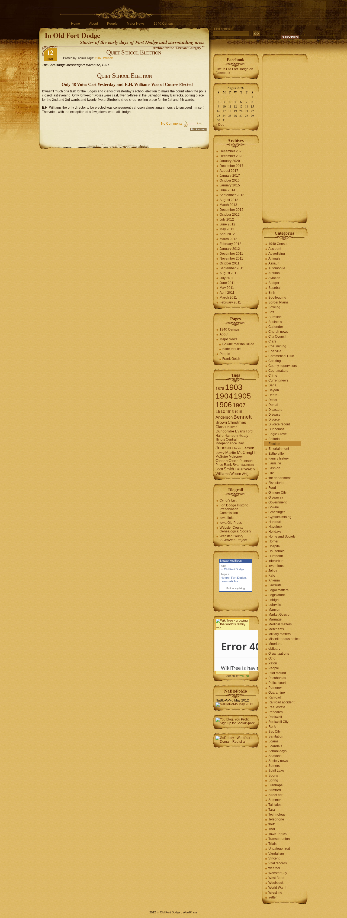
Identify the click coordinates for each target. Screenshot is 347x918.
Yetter (272, 897)
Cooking (274, 361)
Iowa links (227, 518)
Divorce (274, 419)
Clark (220, 427)
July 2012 (227, 219)
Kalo (271, 575)
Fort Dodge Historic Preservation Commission (234, 509)
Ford (249, 431)
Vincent (273, 858)
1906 (224, 404)
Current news (278, 380)
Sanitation (275, 736)
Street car (275, 795)
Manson (274, 610)
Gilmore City (277, 492)
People (112, 23)
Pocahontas (277, 678)
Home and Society (281, 536)
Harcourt (274, 522)
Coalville (274, 351)
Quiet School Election (133, 52)
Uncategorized (279, 849)
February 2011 (230, 302)
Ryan (236, 465)
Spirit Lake (276, 770)
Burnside (275, 317)
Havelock (275, 527)
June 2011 (227, 283)
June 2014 (227, 190)
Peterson (246, 461)
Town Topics (277, 834)
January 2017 (230, 175)
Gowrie (273, 507)
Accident (274, 249)
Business (275, 322)
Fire (271, 473)
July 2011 (227, 278)
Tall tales (274, 805)
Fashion (274, 468)
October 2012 (230, 214)
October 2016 (230, 180)
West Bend (276, 878)
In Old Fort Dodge (72, 35)
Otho (271, 658)
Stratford (274, 790)
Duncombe (225, 431)
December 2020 (231, 156)
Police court (277, 683)
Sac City (274, 731)
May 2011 (227, 288)
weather (274, 868)
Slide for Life (231, 349)
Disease (274, 414)
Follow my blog (235, 588)
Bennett (242, 417)
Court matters (278, 371)
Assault (273, 263)
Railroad (274, 697)
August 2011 (229, 273)
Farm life (274, 463)
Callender (275, 327)
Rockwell (275, 717)
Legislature (276, 595)
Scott (219, 469)
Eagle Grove (277, 434)
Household (276, 551)
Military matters (279, 634)
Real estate (276, 707)
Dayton (273, 390)
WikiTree (244, 675)
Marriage (275, 619)
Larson (248, 448)
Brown (221, 422)
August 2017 (229, 171)
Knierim (274, 580)
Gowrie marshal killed (238, 344)
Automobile (276, 268)
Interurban (276, 561)
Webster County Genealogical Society (235, 529)
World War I (276, 888)
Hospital (274, 546)
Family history (278, 458)
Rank (228, 465)
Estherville (276, 453)
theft (271, 824)
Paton (272, 663)
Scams (273, 741)
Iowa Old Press (231, 523)
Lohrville (274, 605)
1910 (220, 411)
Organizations (278, 653)
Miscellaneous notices (284, 639)
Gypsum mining (279, 517)
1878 (220, 389)
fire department (279, 478)
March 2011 (228, 297)
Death (272, 395)
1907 (98, 58)
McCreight (246, 452)
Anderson (224, 417)
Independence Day (230, 443)
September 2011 (232, 268)
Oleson (222, 461)
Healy (243, 435)
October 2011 (229, 263)
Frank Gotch (231, 359)
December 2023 (231, 151)
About (93, 23)
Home (75, 23)
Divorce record (279, 424)
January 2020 (230, 161)
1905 (242, 396)
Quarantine (276, 692)
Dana (272, 385)
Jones (237, 448)
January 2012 (230, 249)
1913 (230, 412)
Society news (278, 761)
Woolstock (276, 883)
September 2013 (232, 195)
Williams (108, 58)
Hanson (231, 436)
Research (275, 712)
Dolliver (231, 427)
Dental (273, 405)
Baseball (274, 288)
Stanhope (275, 785)
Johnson (224, 447)
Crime (272, 375)
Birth (271, 293)
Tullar (239, 469)
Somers (274, 766)
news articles (229, 581)
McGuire (222, 456)
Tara (271, 810)
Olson (234, 460)
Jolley (272, 571)
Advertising (276, 254)
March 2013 (228, 205)
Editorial (274, 439)
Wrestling (275, 892)
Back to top (198, 129)
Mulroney (236, 456)
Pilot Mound (277, 673)
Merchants (276, 629)
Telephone (276, 819)
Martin (230, 453)
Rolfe (272, 727)
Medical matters (280, 624)
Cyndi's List (228, 500)
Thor (271, 829)
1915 (238, 411)
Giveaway (275, 497)
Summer (274, 800)
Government (277, 502)
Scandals (275, 746)
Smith (229, 469)
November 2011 (231, 258)
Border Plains (278, 302)
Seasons (274, 756)
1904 (224, 396)
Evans (240, 431)
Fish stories (276, 483)
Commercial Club (281, 356)
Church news (278, 332)
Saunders (247, 464)
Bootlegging (277, 297)
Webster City (277, 873)
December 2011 (231, 254)
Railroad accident (281, 702)
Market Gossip (279, 614)
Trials (272, 844)
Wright (246, 474)
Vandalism (276, 853)
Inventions (276, 566)
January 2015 (230, 185)
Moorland (275, 644)
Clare (272, 341)
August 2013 (229, 200)
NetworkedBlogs (231, 560)
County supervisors (282, 366)
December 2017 (231, 166)
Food (272, 488)
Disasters (275, 410)
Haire (220, 435)
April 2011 (227, 293)
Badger (273, 283)
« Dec (220, 125)
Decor (272, 400)
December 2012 (231, 210)
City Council (277, 336)
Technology (276, 814)
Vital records (277, 863)
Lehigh (273, 600)
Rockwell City (278, 722)
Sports (273, 775)
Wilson (235, 474)
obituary (274, 649)
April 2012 (227, 234)
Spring (273, 780)
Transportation (279, 839)
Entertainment (278, 449)
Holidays (274, 532)
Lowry (220, 453)
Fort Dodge (238, 577)
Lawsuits (274, 585)
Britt (271, 312)
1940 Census (164, 23)
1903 (233, 387)
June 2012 (227, 224)
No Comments (171, 123)
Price (219, 464)
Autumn (274, 273)
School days (277, 751)
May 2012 (227, 229)
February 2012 (230, 244)
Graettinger (276, 512)
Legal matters (278, 590)
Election (274, 444)
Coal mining (277, 346)
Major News (135, 23)
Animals (274, 258)
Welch (249, 469)
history (225, 577)
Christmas (237, 422)
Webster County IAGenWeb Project (233, 538)
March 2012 (228, 239)
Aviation (274, 278)
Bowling (274, 307)
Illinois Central (226, 439)
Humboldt (275, 556)
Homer (273, 541)
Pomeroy (275, 688)
